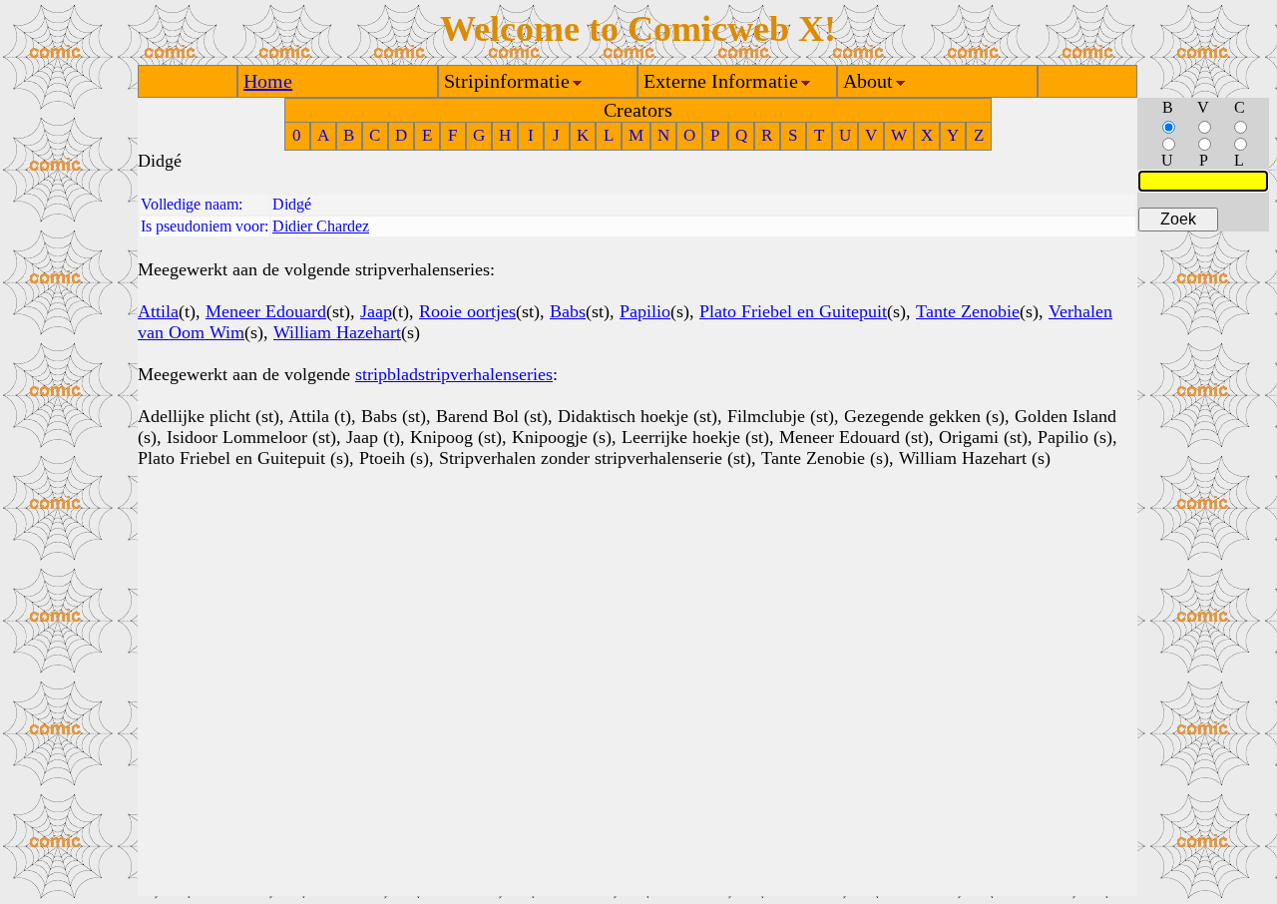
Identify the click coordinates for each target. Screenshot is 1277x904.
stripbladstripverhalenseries (454, 374)
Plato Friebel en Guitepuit (793, 311)
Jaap (376, 311)
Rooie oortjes (467, 311)
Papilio (645, 311)
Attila (158, 311)
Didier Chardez (320, 226)
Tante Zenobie (968, 311)
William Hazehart (337, 332)
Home (267, 81)
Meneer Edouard (266, 311)
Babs (568, 311)
